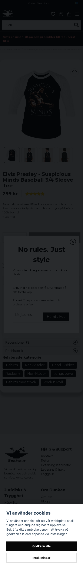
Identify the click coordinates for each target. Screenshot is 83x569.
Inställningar (41, 557)
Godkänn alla (41, 546)
